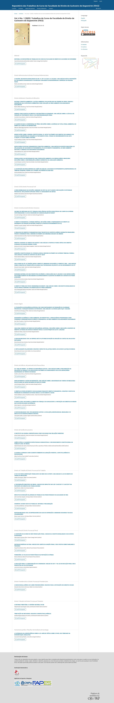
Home (15, 13)
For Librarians (84, 49)
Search (99, 8)
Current (14, 8)
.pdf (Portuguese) (21, 63)
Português (83, 20)
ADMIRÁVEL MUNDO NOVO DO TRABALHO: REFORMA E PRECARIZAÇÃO (33, 503)
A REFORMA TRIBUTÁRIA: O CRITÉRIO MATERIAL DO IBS (29, 604)
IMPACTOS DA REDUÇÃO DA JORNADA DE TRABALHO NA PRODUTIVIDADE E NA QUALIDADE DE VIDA (41, 495)
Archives (21, 8)
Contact (51, 8)
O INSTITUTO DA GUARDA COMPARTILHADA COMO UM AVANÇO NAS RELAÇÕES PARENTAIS (39, 433)
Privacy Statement (41, 8)
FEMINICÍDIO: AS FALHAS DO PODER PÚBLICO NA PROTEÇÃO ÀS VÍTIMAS (34, 555)
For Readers (84, 44)
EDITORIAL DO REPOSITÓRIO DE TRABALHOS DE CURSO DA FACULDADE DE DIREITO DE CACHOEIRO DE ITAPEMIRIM (45, 59)
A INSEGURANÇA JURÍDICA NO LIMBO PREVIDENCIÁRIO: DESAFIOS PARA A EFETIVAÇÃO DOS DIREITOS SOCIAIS (44, 585)
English (83, 18)
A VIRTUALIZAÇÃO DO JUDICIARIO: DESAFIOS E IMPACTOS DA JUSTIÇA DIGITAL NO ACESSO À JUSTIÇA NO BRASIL (44, 349)
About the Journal (30, 8)
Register (96, 1)
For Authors (84, 47)
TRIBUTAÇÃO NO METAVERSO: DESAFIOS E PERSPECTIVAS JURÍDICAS (32, 613)
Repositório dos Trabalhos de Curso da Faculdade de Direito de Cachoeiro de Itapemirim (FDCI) (55, 5)
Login (100, 1)
